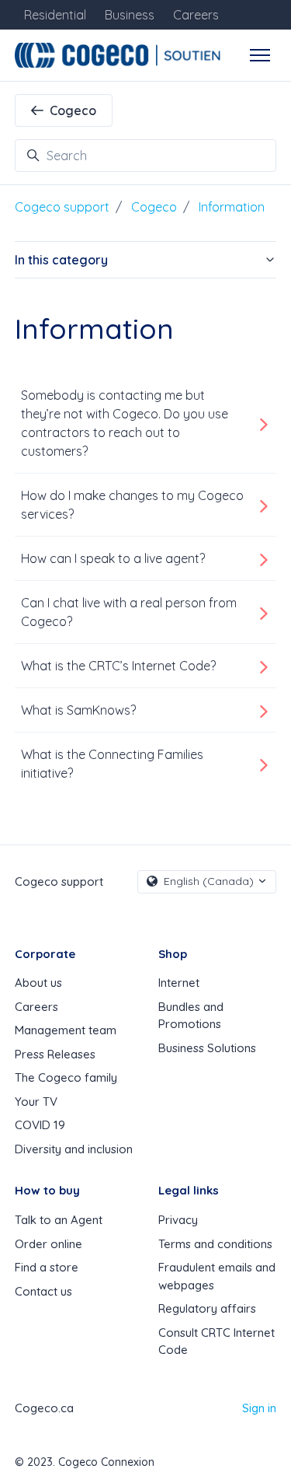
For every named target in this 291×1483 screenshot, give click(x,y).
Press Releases (55, 1054)
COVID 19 (40, 1124)
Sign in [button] (259, 1408)
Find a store (46, 1267)
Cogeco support (62, 207)
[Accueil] (120, 55)
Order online (48, 1243)
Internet (178, 982)
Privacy (178, 1219)
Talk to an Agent (58, 1219)
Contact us (43, 1291)
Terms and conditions (215, 1243)
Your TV (36, 1101)
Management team (65, 1030)
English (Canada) (209, 881)
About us (38, 982)
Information (232, 207)
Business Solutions (207, 1048)
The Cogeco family (66, 1077)
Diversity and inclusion (74, 1149)
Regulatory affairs (207, 1308)
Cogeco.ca (44, 1408)
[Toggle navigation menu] (260, 55)
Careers (36, 1006)
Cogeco (73, 110)
